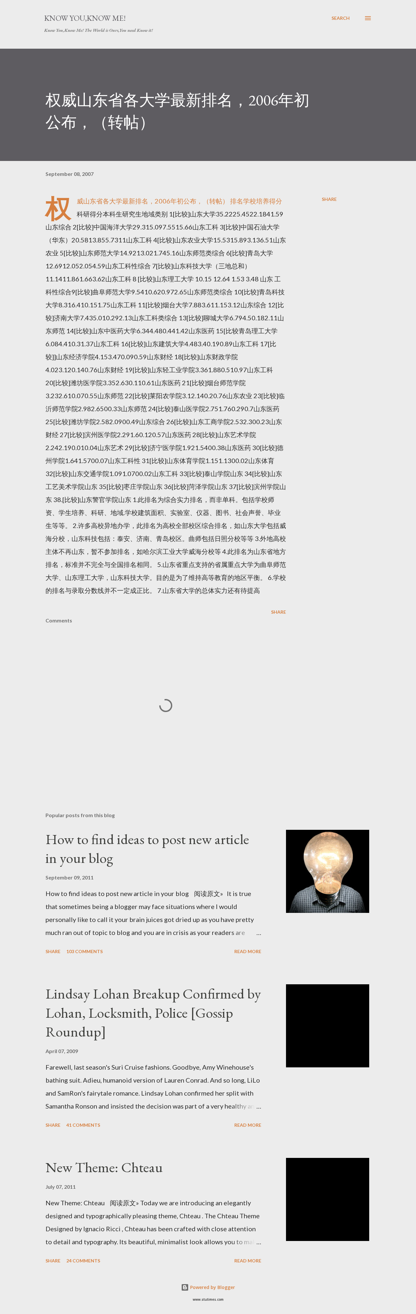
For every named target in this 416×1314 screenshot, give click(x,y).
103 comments (84, 951)
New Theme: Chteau (104, 1167)
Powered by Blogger (212, 1287)
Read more (247, 951)
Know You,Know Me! (85, 18)
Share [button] (329, 199)
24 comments (83, 1260)
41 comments (83, 1125)
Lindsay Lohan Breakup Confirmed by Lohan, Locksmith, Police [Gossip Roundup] (153, 1012)
